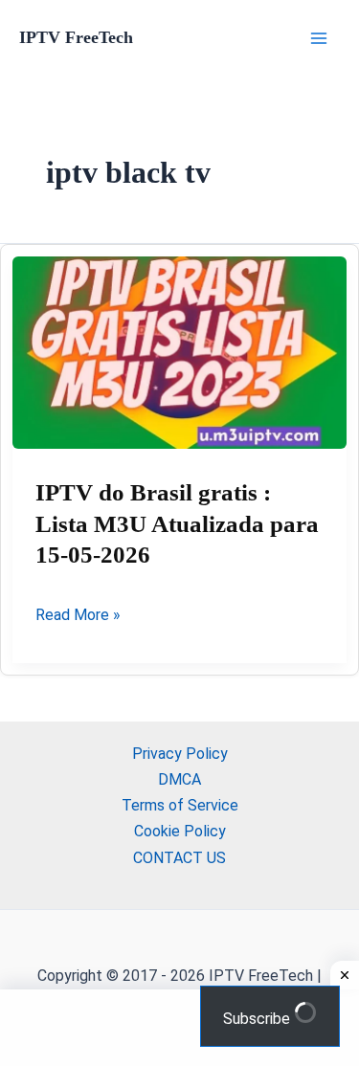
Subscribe (258, 1019)
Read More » (78, 616)
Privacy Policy (180, 753)
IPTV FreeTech (76, 37)
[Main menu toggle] (319, 38)
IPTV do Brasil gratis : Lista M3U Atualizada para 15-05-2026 (177, 523)
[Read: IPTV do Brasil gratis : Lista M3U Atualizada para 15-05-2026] (179, 353)
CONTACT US (179, 858)
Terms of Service (180, 805)
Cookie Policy (180, 831)
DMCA (179, 779)
